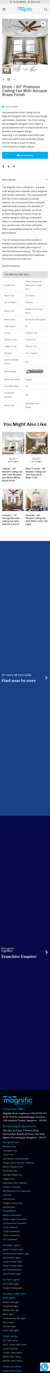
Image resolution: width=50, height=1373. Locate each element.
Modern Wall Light (11, 1302)
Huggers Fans (9, 1179)
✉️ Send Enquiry (25, 155)
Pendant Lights (11, 1245)
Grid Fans (7, 1195)
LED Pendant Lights (11, 1257)
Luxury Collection (10, 1227)
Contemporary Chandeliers (15, 1223)
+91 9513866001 (19, 2)
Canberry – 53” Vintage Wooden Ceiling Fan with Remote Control (11, 520)
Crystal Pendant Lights (12, 1261)
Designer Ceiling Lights (12, 1288)
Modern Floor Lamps (12, 1371)
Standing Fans (9, 1207)
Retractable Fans (10, 1170)
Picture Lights (9, 1322)
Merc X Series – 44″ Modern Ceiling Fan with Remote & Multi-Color (36, 473)
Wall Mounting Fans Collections (16, 1191)
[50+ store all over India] (25, 678)
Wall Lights (9, 1297)
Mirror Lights (8, 1314)
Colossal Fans (9, 1199)
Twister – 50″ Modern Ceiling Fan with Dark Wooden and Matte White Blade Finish (12, 474)
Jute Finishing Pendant (12, 1269)
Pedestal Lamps (12, 1366)
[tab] (25, 180)
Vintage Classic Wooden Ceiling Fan (18, 1162)
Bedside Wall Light (11, 1310)
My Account (35, 2)
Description (8, 179)
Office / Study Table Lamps (15, 1344)
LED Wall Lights (9, 1326)
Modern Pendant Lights (13, 1249)
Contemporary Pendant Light (16, 1253)
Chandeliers (9, 1210)
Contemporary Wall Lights (14, 1318)
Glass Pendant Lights (12, 1273)
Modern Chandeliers (12, 1215)
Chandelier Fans (10, 1150)
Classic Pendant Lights (13, 1265)
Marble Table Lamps (12, 1356)
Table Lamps (10, 1336)
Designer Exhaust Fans (13, 1203)
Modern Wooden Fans (13, 1166)
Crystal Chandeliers (11, 1231)
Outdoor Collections (12, 1187)
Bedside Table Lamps (12, 1360)
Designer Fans (11, 1142)
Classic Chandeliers (11, 1235)
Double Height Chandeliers (15, 1219)
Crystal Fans (8, 1154)
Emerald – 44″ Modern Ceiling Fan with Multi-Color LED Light (37, 520)
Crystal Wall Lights (11, 1306)
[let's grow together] (25, 953)
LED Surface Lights (11, 1284)
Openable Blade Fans (12, 1174)
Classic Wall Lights (11, 1330)
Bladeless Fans (9, 1146)
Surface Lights (11, 1279)
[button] (45, 9)
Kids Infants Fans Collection (15, 1183)
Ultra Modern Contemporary (15, 1158)
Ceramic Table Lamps (12, 1352)
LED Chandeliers (10, 1239)
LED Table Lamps (10, 1340)
